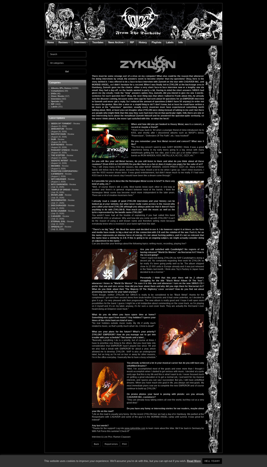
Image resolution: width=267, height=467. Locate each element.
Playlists (156, 42)
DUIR (53, 139)
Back (96, 444)
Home (50, 42)
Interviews (80, 42)
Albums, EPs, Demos (61, 88)
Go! (67, 71)
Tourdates (97, 42)
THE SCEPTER (58, 155)
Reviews (63, 42)
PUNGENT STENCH (60, 150)
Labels (169, 42)
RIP (132, 42)
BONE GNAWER (58, 211)
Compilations (57, 91)
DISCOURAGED (58, 205)
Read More (194, 460)
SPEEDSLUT (57, 227)
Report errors (111, 444)
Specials (55, 101)
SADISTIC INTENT (59, 160)
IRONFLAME (57, 195)
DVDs (53, 93)
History (143, 42)
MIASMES (55, 166)
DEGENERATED (58, 200)
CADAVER (56, 216)
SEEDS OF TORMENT (61, 123)
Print (124, 444)
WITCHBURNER (58, 179)
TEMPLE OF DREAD (60, 190)
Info (180, 42)
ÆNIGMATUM (57, 129)
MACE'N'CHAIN (58, 134)
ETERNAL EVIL (58, 221)
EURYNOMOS (57, 144)
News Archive (116, 42)
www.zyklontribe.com (135, 428)
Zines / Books (57, 96)
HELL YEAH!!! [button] (212, 461)
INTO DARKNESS (59, 184)
